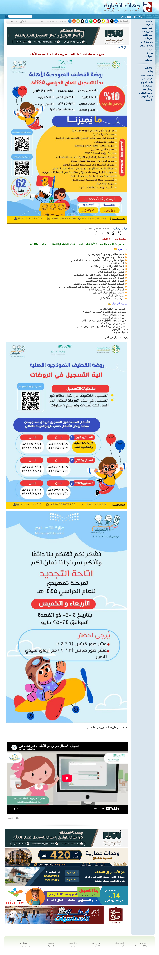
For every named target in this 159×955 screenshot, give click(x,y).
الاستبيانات (148, 85)
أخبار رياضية (147, 31)
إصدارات (149, 60)
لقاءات (150, 52)
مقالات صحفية (146, 45)
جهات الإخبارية (120, 228)
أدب (151, 49)
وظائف (149, 71)
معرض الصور (147, 78)
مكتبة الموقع (147, 82)
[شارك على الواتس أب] (113, 235)
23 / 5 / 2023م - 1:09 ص (96, 228)
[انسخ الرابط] (102, 235)
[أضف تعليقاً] (96, 235)
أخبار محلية (147, 24)
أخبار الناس (147, 27)
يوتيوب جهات (147, 75)
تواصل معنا (148, 89)
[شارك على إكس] (119, 235)
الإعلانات (149, 67)
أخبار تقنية (148, 35)
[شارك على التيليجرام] (107, 235)
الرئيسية (149, 20)
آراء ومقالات (147, 42)
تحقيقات (149, 38)
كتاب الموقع (147, 96)
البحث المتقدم (146, 92)
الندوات (149, 56)
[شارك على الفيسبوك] (125, 235)
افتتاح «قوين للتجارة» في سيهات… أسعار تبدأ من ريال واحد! (100, 17)
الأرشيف (149, 100)
